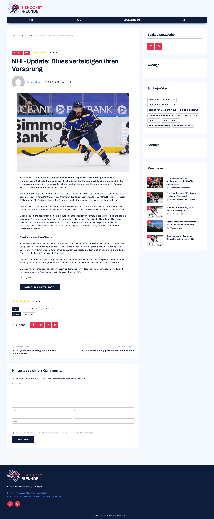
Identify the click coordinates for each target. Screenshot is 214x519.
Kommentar (17, 383)
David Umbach (34, 82)
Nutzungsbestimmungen (30, 496)
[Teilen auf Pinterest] (55, 325)
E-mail (76, 411)
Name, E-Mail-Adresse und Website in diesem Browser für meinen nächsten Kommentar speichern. (57, 433)
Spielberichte (47, 309)
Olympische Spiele (187, 115)
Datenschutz (12, 496)
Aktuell (30, 36)
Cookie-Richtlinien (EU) (52, 496)
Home (14, 36)
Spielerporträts (183, 126)
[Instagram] (150, 46)
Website (15, 422)
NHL (22, 36)
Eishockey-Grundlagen (162, 100)
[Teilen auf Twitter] (40, 325)
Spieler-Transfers (159, 126)
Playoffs (154, 120)
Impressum (20, 493)
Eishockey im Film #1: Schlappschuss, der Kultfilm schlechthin (179, 181)
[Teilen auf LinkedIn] (48, 325)
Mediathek (30, 493)
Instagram (29, 314)
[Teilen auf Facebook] (33, 325)
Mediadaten (42, 493)
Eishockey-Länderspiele (162, 110)
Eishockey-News (30, 309)
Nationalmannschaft (161, 115)
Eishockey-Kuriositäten (162, 105)
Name (14, 411)
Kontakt (10, 493)
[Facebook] (158, 46)
